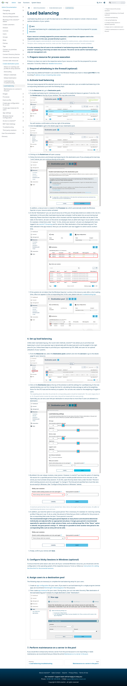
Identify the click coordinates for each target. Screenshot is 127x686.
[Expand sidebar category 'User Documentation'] (23, 133)
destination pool (54, 29)
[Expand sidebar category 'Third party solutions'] (23, 130)
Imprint (64, 673)
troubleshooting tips (89, 294)
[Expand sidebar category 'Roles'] (23, 40)
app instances (42, 590)
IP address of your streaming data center (47, 75)
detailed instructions (55, 63)
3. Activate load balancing (111, 17)
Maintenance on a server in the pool (76, 654)
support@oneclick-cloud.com (76, 679)
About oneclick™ (44, 673)
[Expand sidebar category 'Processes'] (23, 97)
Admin (14, 3)
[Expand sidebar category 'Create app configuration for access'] (23, 104)
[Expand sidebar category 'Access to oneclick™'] (23, 120)
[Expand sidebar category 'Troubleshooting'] (23, 127)
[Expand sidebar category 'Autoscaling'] (23, 71)
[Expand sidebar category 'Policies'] (23, 43)
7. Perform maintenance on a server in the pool (114, 30)
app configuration (43, 585)
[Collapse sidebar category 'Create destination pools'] (23, 63)
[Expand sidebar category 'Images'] (23, 93)
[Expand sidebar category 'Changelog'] (23, 10)
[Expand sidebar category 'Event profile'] (23, 100)
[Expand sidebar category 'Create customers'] (23, 24)
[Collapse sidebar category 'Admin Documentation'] (23, 7)
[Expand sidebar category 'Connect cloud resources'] (23, 57)
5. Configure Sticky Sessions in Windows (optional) (112, 23)
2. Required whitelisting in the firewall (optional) (114, 14)
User (19, 3)
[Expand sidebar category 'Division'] (23, 27)
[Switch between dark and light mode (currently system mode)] (104, 2)
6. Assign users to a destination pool (114, 27)
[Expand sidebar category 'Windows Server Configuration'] (23, 117)
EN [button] (100, 3)
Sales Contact (56, 673)
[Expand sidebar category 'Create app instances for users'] (23, 109)
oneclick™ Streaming (45, 224)
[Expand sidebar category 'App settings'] (23, 112)
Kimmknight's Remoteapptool (54, 588)
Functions (26, 3)
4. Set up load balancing (111, 20)
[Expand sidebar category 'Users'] (23, 34)
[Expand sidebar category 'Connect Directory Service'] (23, 54)
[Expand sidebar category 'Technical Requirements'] (23, 16)
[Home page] (29, 8)
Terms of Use (83, 673)
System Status (36, 3)
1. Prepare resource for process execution (113, 9)
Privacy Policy (73, 673)
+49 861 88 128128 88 (53, 679)
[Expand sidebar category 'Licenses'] (23, 30)
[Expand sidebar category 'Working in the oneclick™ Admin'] (23, 20)
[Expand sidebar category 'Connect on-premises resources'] (23, 50)
